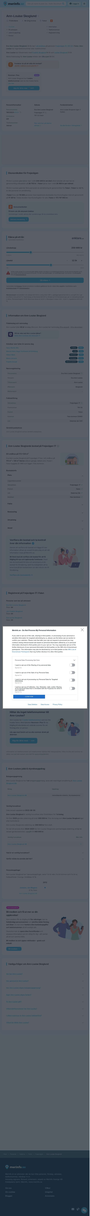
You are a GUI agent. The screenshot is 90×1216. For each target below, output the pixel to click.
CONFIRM (29, 696)
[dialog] (45, 667)
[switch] (72, 665)
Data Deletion (32, 704)
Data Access (45, 704)
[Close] (83, 630)
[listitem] (45, 660)
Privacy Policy (57, 704)
